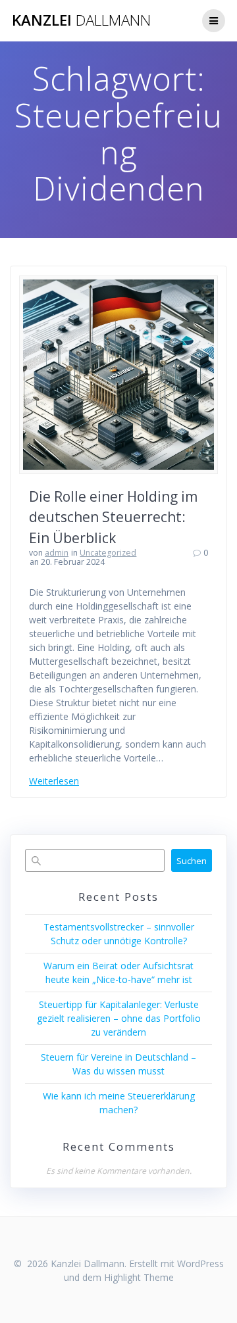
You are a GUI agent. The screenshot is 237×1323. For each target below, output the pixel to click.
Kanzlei (81, 20)
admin (56, 552)
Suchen (191, 861)
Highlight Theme (139, 1277)
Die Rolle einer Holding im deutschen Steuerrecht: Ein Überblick (113, 517)
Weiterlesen (54, 781)
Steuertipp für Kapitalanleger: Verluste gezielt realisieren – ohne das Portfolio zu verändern (119, 1018)
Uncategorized (108, 552)
